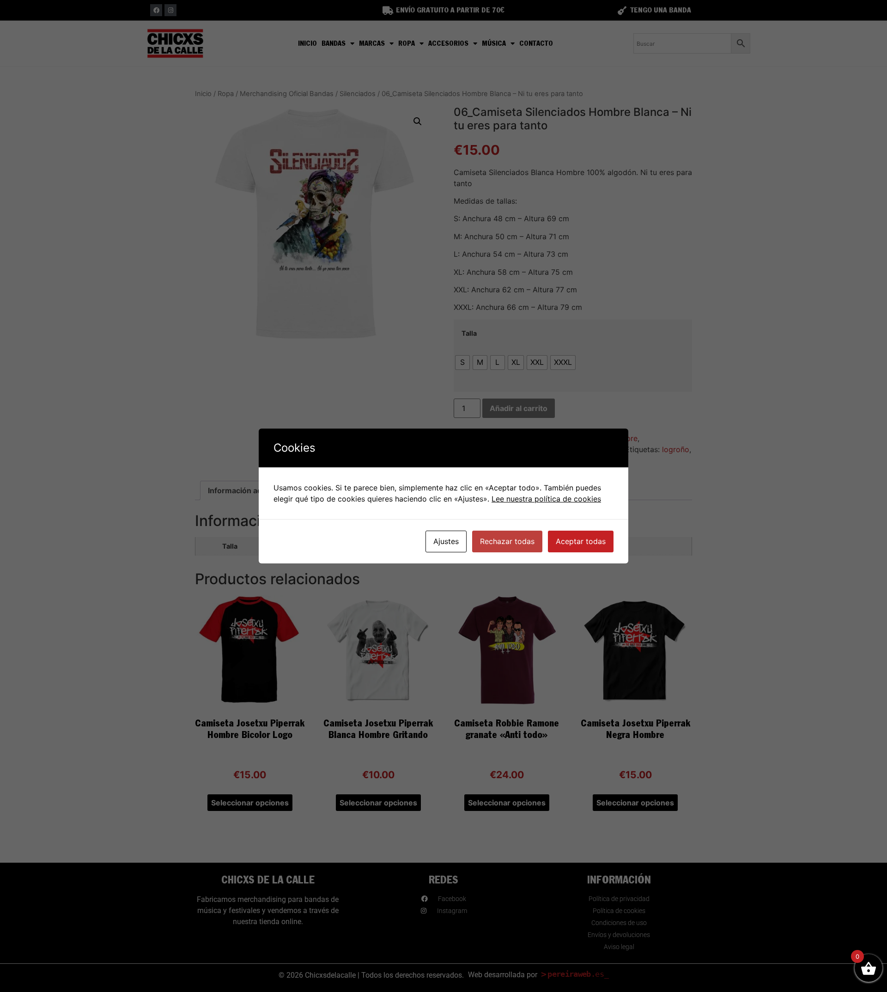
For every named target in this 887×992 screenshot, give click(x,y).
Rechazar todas (507, 541)
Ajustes (446, 541)
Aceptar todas (581, 541)
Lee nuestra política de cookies (546, 498)
